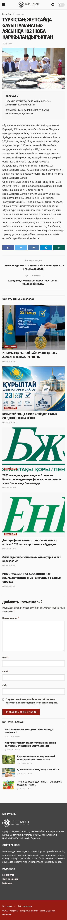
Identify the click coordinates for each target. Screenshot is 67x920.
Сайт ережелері (10, 879)
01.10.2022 (10, 736)
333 (30, 763)
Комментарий (10, 617)
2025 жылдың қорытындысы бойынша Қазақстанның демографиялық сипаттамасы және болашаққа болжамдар (31, 479)
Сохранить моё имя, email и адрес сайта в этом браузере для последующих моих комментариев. (31, 701)
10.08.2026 (8, 566)
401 (18, 750)
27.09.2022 (22, 774)
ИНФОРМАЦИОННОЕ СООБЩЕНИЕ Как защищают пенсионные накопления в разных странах (31, 577)
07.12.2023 (22, 789)
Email (6, 671)
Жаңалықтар (18, 14)
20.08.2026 (8, 361)
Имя (5, 657)
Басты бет (6, 14)
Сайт (4, 685)
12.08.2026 (8, 488)
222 (30, 789)
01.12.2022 (10, 750)
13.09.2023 (7, 43)
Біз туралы (8, 875)
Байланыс (7, 883)
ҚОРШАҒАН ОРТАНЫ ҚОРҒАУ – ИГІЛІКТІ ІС (38, 769)
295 (30, 774)
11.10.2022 (22, 763)
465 (18, 736)
